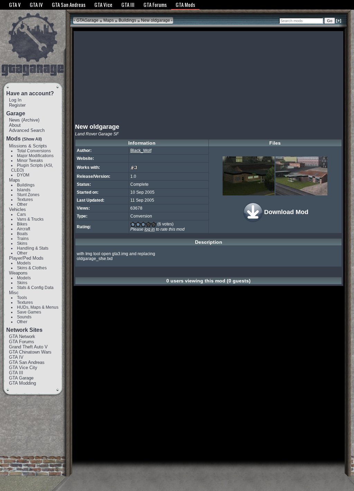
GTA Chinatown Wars (30, 352)
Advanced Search (27, 130)
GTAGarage (87, 20)
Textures (25, 199)
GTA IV (16, 357)
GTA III (16, 372)
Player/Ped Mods (26, 258)
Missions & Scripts (28, 145)
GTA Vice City (23, 367)
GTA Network (22, 336)
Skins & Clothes (32, 268)
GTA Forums (21, 341)
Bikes (22, 224)
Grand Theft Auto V (28, 346)
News (14, 120)
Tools (22, 297)
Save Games (29, 312)
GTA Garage (21, 378)
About (15, 125)
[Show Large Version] (248, 175)
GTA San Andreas (27, 362)
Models (24, 263)
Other (22, 204)
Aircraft (23, 229)
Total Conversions (34, 150)
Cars (21, 214)
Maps (14, 180)
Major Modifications (35, 155)
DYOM (23, 175)
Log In (15, 100)
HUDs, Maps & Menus (37, 307)
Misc (14, 292)
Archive (30, 120)
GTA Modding (22, 383)
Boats (22, 233)
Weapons (18, 273)
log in (150, 229)
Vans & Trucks (30, 219)
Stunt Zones (28, 194)
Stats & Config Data (35, 287)
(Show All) (32, 139)
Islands (23, 189)
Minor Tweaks (30, 160)
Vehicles (17, 209)
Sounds (24, 317)
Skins (22, 243)
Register (17, 105)
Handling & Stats (32, 248)
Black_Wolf (140, 150)
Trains (23, 238)
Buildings (26, 185)
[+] (338, 20)
